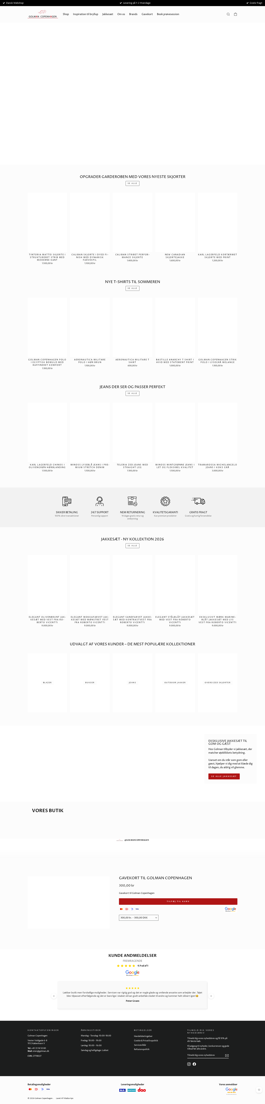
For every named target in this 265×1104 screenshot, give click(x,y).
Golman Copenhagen (43, 1098)
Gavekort (147, 14)
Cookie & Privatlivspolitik (146, 1041)
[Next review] (211, 996)
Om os (121, 14)
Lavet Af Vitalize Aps (64, 1098)
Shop (66, 14)
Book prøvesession (168, 14)
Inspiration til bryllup (85, 14)
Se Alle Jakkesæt (224, 776)
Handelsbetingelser (143, 1036)
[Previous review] (54, 996)
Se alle (132, 183)
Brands (133, 14)
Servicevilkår (140, 1045)
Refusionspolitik (141, 1049)
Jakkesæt (107, 14)
